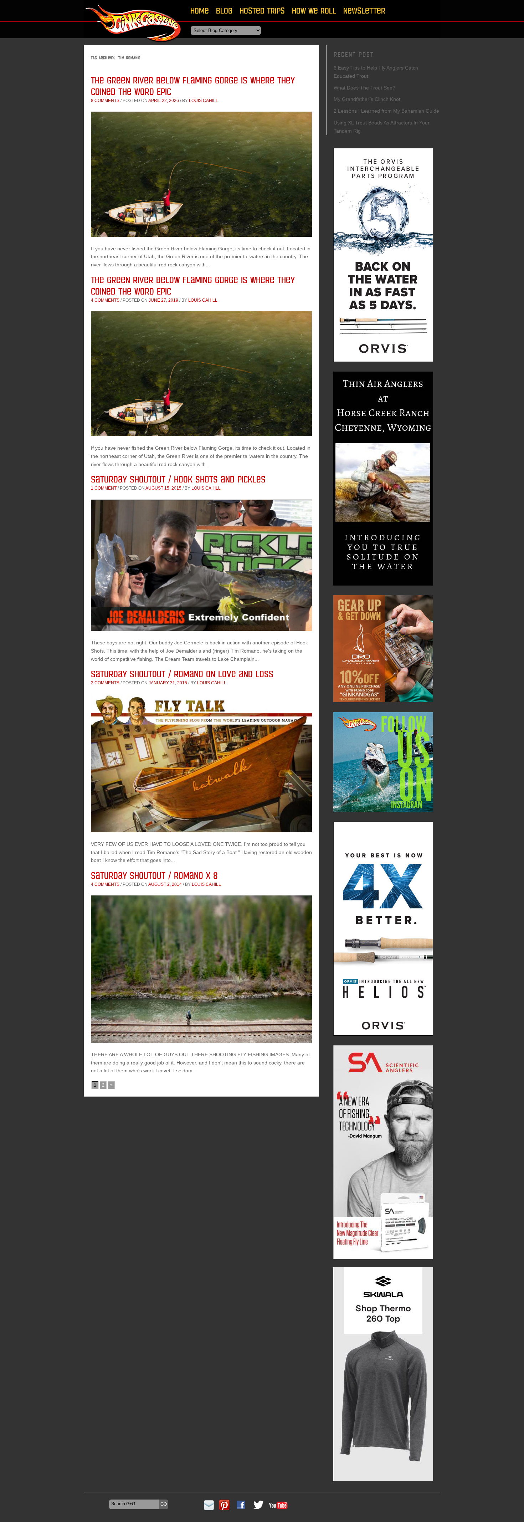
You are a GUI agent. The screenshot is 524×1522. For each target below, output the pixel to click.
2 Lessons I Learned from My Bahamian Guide (386, 111)
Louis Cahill (203, 100)
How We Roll (314, 10)
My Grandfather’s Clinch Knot (367, 99)
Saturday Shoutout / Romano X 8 (154, 875)
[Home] (134, 44)
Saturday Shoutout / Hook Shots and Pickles (178, 479)
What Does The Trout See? (364, 88)
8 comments (105, 100)
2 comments (105, 682)
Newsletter (364, 10)
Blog (224, 10)
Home (199, 10)
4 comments (105, 300)
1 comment (104, 488)
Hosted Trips (262, 10)
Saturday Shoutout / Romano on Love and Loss (182, 674)
